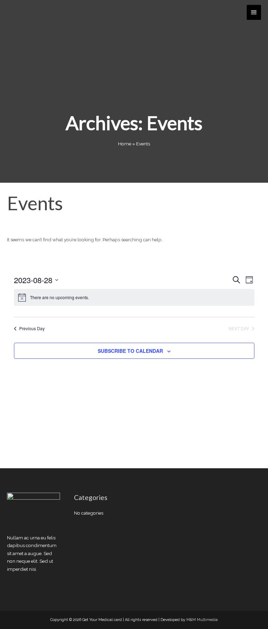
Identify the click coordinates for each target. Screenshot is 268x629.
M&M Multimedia (202, 619)
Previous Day (32, 328)
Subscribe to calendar (130, 350)
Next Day (239, 328)
